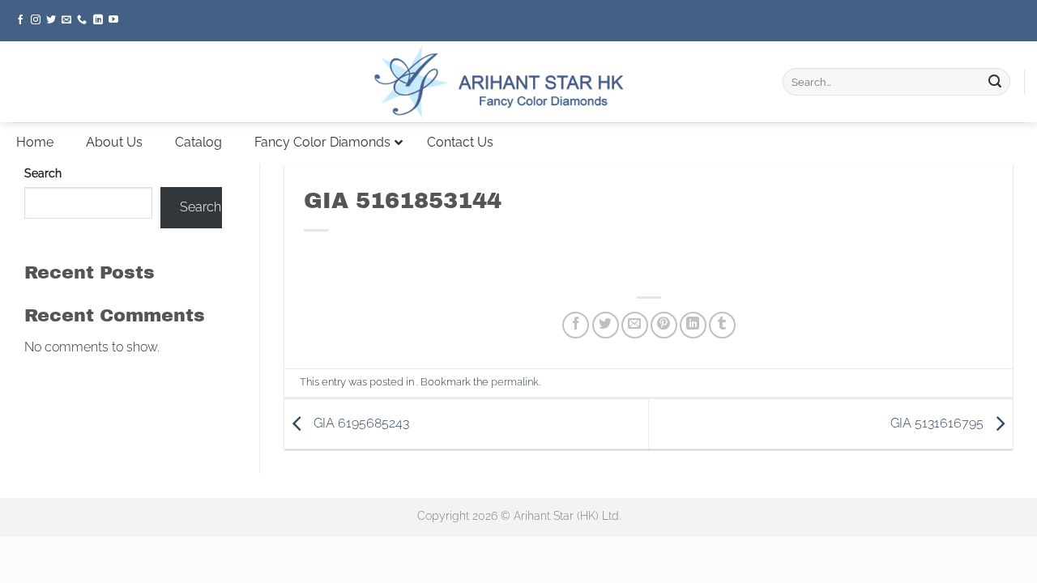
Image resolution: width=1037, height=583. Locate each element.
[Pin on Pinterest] (664, 325)
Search (43, 173)
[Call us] (82, 20)
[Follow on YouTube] (113, 20)
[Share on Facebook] (575, 325)
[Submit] (995, 82)
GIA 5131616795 (938, 423)
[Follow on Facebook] (20, 20)
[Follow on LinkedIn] (98, 20)
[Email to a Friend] (634, 325)
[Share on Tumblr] (722, 325)
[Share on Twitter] (605, 325)
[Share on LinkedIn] (693, 325)
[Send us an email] (66, 20)
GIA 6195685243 (359, 423)
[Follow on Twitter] (51, 20)
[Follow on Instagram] (36, 20)
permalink (515, 382)
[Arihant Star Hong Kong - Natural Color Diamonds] (518, 81)
